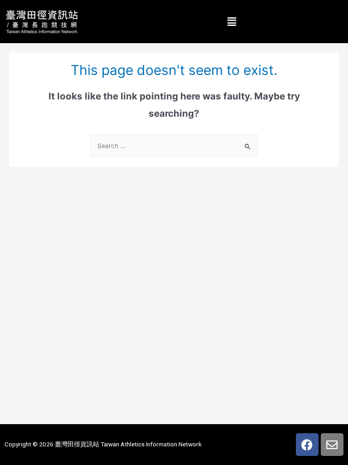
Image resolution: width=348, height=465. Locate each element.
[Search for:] (174, 145)
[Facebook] (307, 444)
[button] (232, 21)
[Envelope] (332, 444)
